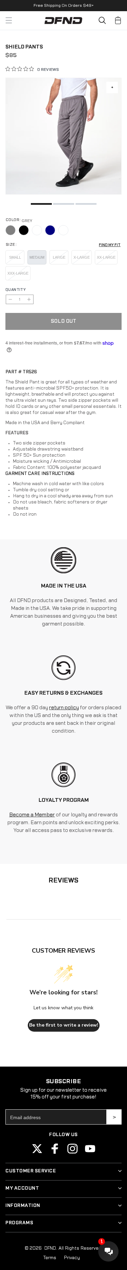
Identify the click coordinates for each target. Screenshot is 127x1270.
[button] (102, 20)
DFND (50, 1248)
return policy (64, 707)
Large (59, 257)
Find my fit (110, 245)
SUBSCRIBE (114, 1117)
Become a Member (32, 814)
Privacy (72, 1258)
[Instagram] (72, 1152)
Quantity (15, 290)
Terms (49, 1258)
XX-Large (106, 257)
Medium (36, 257)
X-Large (81, 257)
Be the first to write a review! (63, 1025)
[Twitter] (37, 1152)
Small (15, 257)
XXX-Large (17, 273)
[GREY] (10, 230)
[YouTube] (90, 1152)
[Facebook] (55, 1152)
